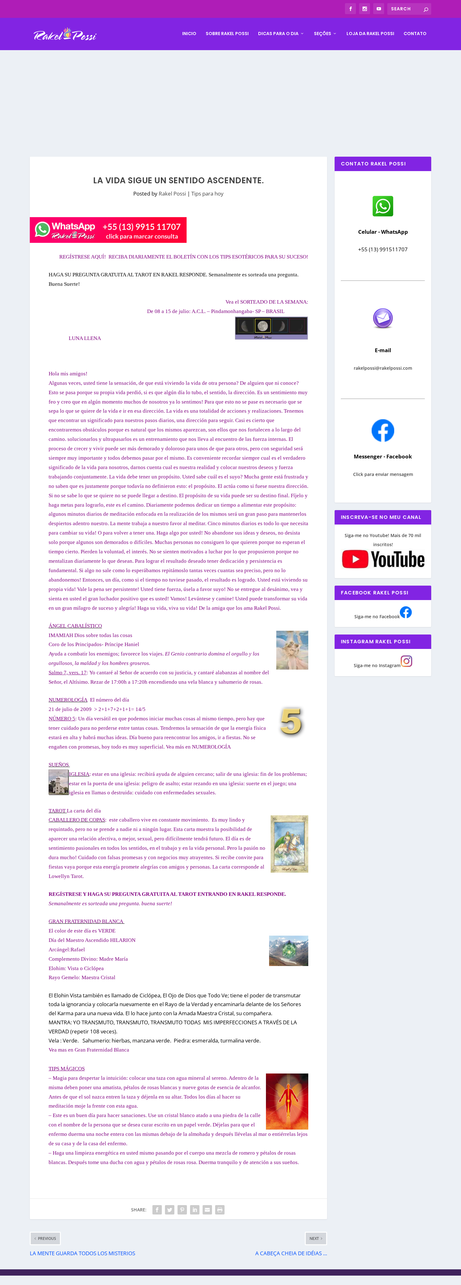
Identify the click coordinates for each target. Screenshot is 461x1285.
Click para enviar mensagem (383, 474)
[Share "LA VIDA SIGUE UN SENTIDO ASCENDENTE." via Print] (220, 1210)
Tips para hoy (207, 193)
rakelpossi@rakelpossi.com (383, 368)
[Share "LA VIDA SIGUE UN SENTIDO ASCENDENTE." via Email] (207, 1210)
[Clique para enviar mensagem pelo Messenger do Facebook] (383, 440)
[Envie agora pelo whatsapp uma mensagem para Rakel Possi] (383, 216)
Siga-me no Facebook (377, 616)
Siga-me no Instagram (377, 665)
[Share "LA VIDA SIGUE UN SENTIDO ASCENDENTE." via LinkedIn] (194, 1210)
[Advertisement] (230, 97)
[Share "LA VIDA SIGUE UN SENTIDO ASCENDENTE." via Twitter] (169, 1210)
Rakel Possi (172, 193)
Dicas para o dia (278, 34)
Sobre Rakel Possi (227, 34)
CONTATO (415, 34)
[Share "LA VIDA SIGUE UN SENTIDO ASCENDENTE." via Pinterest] (182, 1210)
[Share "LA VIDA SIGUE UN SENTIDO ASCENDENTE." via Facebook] (157, 1210)
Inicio (189, 34)
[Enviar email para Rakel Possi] (383, 334)
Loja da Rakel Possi (370, 34)
